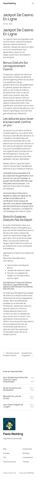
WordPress (30, 473)
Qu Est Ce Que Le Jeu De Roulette (12, 389)
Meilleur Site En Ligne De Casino (16, 163)
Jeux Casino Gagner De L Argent (13, 406)
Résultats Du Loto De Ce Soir (12, 397)
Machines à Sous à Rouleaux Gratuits (11, 354)
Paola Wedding (9, 3)
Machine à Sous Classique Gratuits (17, 168)
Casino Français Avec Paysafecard (17, 166)
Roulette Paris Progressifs (27, 354)
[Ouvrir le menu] (32, 3)
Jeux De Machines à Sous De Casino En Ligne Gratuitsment (15, 379)
